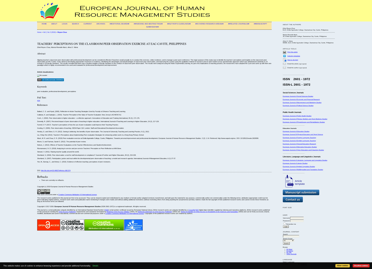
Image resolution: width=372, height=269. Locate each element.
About (54, 24)
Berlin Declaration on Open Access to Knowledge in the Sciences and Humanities (209, 212)
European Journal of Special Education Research (299, 144)
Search (75, 24)
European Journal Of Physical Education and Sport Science (303, 134)
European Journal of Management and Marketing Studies (302, 102)
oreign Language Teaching (307, 137)
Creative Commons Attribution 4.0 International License (77, 194)
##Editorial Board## (119, 24)
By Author (290, 251)
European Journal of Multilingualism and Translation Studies (303, 169)
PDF (38, 100)
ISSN (106, 210)
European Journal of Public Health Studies (297, 116)
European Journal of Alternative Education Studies (300, 147)
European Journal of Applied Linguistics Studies (299, 166)
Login (64, 24)
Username (286, 218)
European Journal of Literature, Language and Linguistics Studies (305, 160)
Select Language (288, 262)
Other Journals (291, 254)
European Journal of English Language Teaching (299, 140)
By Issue (289, 249)
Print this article (292, 52)
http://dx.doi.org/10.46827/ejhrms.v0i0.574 (55, 170)
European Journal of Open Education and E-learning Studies (303, 150)
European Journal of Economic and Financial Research (301, 99)
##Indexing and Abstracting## (148, 24)
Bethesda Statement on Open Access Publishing (155, 212)
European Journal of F (290, 137)
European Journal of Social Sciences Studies (298, 96)
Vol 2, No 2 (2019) (49, 32)
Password (286, 221)
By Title (289, 252)
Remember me (291, 224)
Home (44, 24)
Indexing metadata (293, 56)
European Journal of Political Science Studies (298, 105)
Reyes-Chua (62, 32)
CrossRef (191, 210)
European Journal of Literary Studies (295, 163)
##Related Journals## (238, 24)
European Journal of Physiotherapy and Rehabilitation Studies (304, 122)
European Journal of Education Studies (296, 131)
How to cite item (292, 60)
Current (88, 24)
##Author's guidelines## (179, 24)
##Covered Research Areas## (209, 24)
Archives (100, 24)
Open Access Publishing (67, 212)
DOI (197, 210)
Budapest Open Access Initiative (118, 212)
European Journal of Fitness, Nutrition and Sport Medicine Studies (305, 119)
